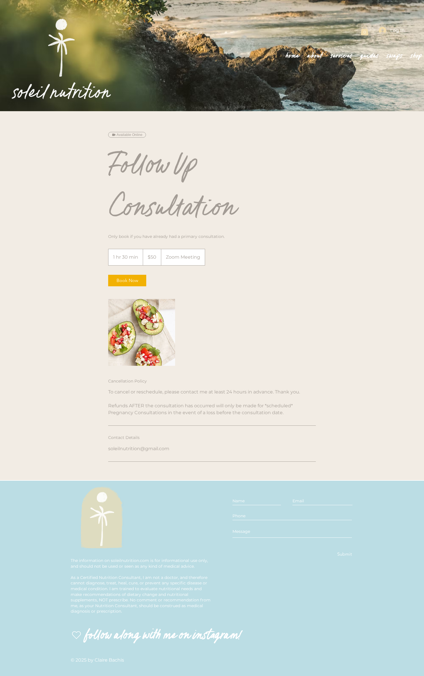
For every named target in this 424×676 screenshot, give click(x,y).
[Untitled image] (141, 332)
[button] (365, 30)
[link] (127, 280)
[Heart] (76, 635)
